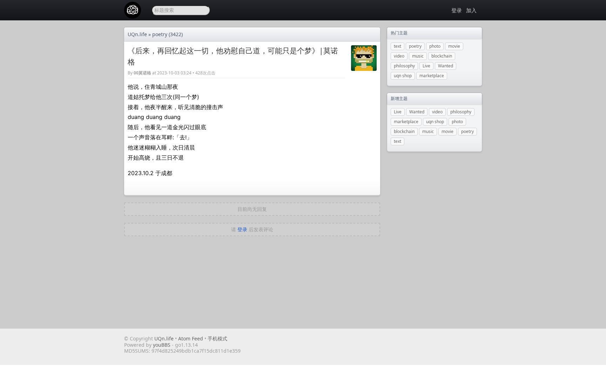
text (397, 46)
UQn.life (137, 34)
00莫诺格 (142, 73)
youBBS (162, 344)
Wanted (445, 66)
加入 (471, 10)
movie (454, 46)
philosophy (404, 66)
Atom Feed (190, 338)
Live (426, 66)
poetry (159, 34)
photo (434, 46)
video (399, 56)
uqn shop (403, 76)
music (418, 56)
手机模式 (217, 338)
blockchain (441, 56)
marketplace (431, 76)
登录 (456, 10)
